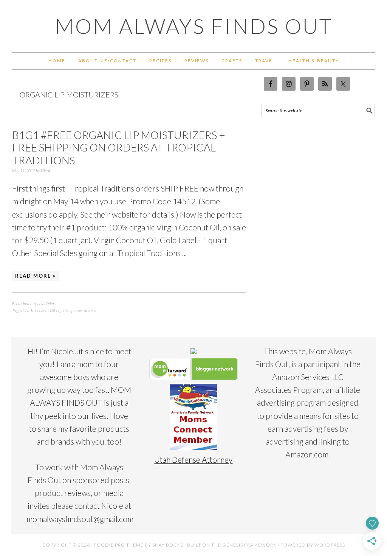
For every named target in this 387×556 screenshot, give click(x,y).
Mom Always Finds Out (194, 26)
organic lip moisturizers (76, 310)
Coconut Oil (45, 310)
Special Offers (44, 303)
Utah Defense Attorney (193, 459)
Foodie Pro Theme (119, 545)
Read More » (35, 276)
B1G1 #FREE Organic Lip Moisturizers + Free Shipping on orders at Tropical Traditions (118, 147)
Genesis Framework (249, 545)
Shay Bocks (167, 545)
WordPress (329, 545)
